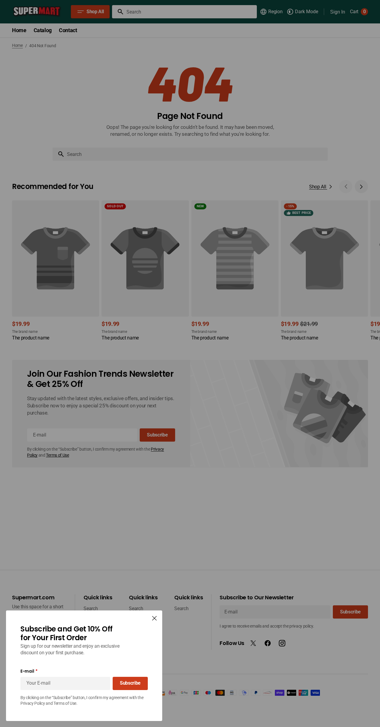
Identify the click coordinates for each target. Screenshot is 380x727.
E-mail (27, 671)
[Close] (154, 618)
